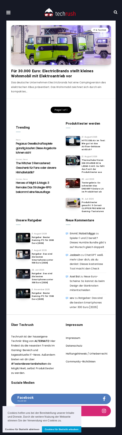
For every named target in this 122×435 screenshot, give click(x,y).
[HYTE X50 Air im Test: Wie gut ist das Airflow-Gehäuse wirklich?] (73, 141)
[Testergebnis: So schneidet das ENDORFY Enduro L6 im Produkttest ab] (73, 183)
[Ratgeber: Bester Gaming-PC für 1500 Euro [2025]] (23, 293)
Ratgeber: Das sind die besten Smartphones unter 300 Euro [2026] (42, 278)
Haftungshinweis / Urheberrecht (87, 353)
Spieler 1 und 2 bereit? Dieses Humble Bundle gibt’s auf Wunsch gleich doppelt (88, 242)
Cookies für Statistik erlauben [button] (61, 429)
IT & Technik (99, 29)
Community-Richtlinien (80, 361)
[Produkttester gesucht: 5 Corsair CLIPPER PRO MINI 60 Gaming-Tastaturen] (73, 203)
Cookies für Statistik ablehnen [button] (22, 429)
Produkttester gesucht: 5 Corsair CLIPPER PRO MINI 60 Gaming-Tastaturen (93, 207)
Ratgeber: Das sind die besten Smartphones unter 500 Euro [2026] (42, 258)
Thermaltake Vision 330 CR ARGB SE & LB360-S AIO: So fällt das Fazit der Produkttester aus (93, 166)
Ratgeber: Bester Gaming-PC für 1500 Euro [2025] (43, 296)
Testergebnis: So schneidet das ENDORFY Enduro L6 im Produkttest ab (92, 187)
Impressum (73, 338)
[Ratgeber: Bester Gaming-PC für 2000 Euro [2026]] (23, 237)
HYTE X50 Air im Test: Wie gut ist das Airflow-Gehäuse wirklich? (94, 145)
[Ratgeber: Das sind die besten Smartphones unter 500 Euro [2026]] (23, 254)
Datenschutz (74, 346)
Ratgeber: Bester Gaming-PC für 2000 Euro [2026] (43, 240)
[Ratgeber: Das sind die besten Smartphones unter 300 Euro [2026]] (23, 274)
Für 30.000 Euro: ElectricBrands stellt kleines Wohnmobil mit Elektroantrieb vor (52, 73)
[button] (62, 420)
